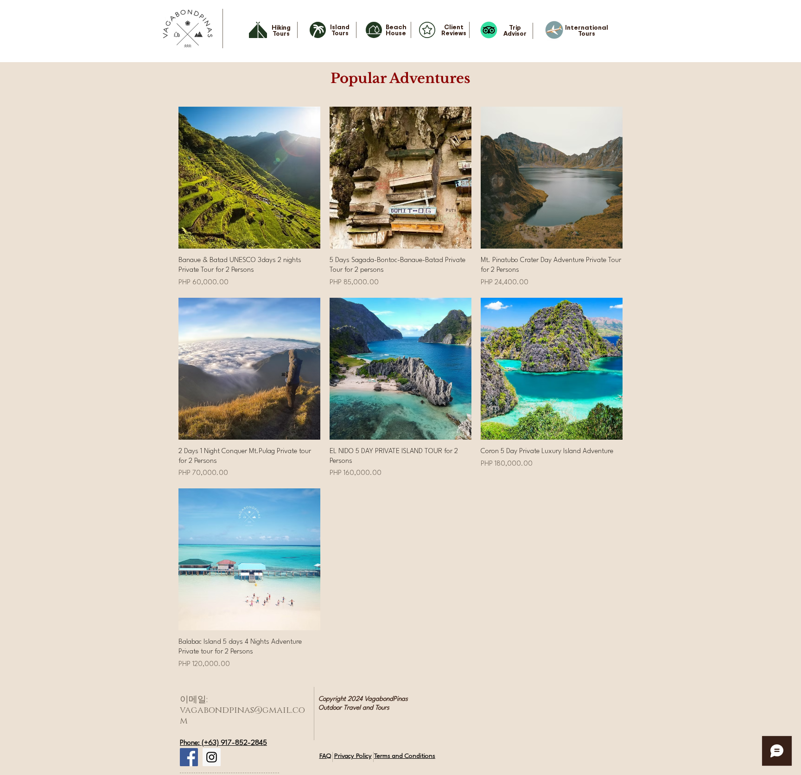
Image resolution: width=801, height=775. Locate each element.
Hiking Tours (281, 30)
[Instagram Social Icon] (212, 757)
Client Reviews (453, 29)
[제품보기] (249, 178)
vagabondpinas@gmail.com (242, 716)
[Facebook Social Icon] (189, 757)
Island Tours (340, 29)
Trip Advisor (515, 30)
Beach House (396, 29)
